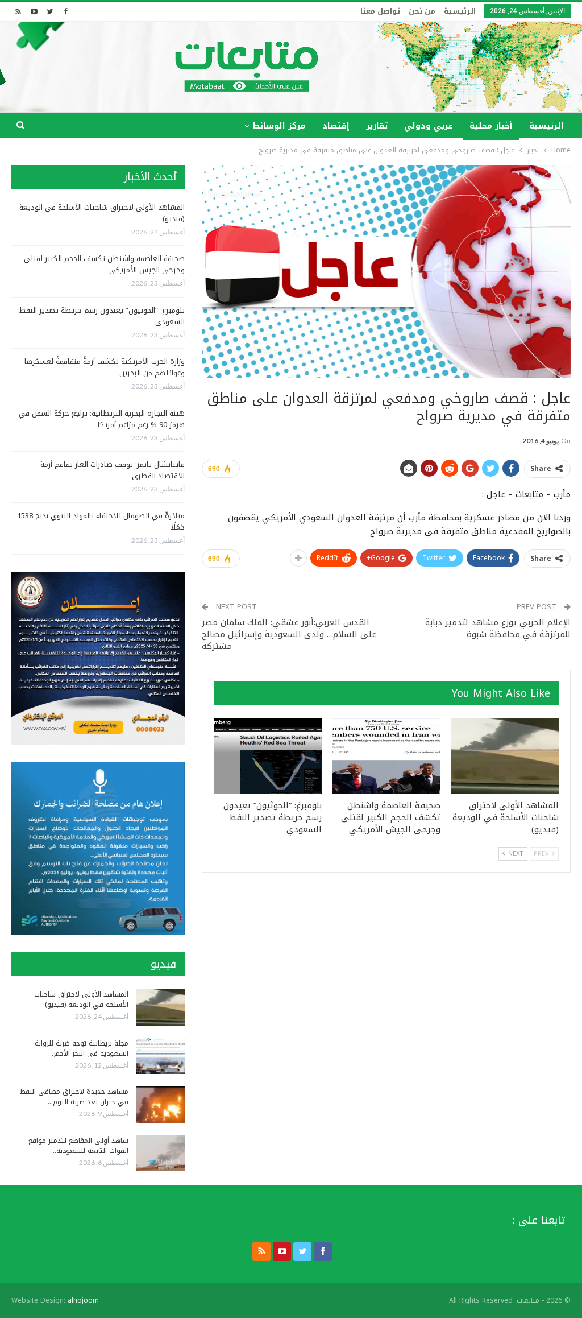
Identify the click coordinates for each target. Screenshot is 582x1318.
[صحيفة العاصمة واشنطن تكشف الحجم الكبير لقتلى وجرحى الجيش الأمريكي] (386, 756)
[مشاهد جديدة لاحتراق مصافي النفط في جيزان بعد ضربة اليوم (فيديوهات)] (160, 1104)
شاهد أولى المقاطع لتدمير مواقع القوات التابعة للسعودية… (78, 1145)
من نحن (422, 11)
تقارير (377, 126)
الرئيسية (460, 11)
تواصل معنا (380, 11)
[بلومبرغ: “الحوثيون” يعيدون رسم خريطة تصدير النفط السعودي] (268, 756)
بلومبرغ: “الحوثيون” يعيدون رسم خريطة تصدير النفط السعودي (102, 316)
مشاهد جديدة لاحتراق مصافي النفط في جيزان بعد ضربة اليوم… (74, 1096)
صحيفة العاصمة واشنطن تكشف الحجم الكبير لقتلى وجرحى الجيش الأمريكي (104, 264)
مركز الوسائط (279, 126)
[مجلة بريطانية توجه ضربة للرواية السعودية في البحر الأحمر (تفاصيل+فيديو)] (160, 1056)
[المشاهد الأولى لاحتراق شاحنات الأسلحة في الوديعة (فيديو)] (505, 756)
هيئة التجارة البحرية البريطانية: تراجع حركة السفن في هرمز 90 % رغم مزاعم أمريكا (102, 419)
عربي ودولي (428, 126)
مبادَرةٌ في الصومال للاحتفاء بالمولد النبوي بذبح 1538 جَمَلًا (101, 521)
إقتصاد (336, 126)
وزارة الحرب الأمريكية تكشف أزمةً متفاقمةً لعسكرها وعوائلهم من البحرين (104, 367)
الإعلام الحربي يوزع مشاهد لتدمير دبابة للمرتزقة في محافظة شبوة (498, 628)
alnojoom (83, 1300)
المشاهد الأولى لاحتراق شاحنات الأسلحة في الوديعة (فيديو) (102, 213)
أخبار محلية (491, 126)
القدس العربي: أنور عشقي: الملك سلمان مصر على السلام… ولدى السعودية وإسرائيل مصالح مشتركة (289, 634)
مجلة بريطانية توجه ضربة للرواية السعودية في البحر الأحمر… (81, 1048)
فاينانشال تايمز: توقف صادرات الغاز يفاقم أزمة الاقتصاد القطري (112, 470)
